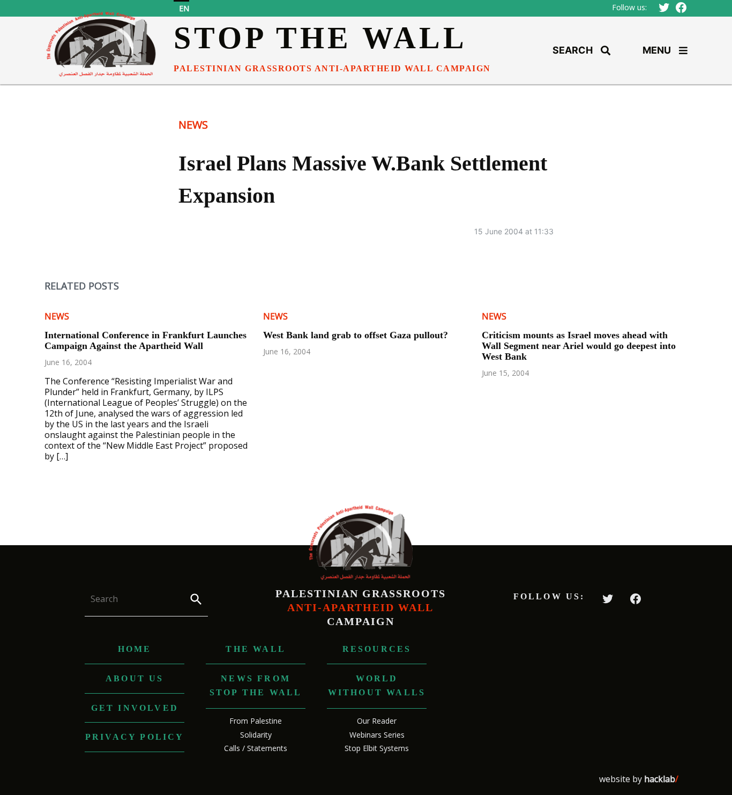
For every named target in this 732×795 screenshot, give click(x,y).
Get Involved (134, 707)
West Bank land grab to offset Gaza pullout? (355, 335)
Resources (377, 648)
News (193, 124)
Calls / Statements (255, 748)
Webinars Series (377, 735)
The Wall (256, 648)
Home (135, 648)
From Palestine (255, 721)
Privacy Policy (134, 736)
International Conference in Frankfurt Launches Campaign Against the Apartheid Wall (145, 340)
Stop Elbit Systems (377, 748)
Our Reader (377, 721)
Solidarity (256, 735)
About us (135, 678)
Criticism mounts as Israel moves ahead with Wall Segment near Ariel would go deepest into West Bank (579, 346)
